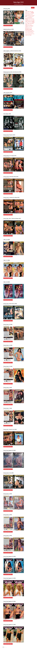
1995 (26, 11)
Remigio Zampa (30, 28)
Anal (32, 13)
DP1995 (28, 16)
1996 (28, 11)
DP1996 (30, 16)
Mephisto (26, 23)
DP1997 (33, 16)
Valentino (32, 32)
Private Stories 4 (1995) (7, 535)
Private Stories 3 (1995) (7, 514)
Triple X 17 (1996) (6, 260)
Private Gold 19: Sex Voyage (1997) (9, 155)
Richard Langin (28, 29)
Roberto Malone (27, 30)
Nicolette (28, 24)
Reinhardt (26, 28)
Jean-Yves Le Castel (29, 21)
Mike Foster (30, 23)
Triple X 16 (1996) (6, 239)
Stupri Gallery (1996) (7, 113)
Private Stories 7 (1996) (7, 408)
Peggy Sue (30, 24)
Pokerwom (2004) (6, 8)
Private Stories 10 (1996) (7, 324)
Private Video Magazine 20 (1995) (9, 601)
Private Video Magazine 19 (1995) (9, 578)
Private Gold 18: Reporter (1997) (9, 134)
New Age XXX (18, 2)
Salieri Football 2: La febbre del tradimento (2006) (12, 50)
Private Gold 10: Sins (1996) (8, 472)
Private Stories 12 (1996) (7, 366)
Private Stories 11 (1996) (7, 345)
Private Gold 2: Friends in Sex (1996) (10, 429)
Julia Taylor (30, 22)
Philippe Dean (27, 25)
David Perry (27, 15)
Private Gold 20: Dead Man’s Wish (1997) (10, 176)
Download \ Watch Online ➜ (8, 25)
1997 (30, 11)
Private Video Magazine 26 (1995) (9, 450)
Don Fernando (32, 15)
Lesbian (33, 22)
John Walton (27, 22)
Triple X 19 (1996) (6, 281)
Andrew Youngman (28, 14)
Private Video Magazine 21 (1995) (9, 624)
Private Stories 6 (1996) (7, 387)
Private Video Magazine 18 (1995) (9, 556)
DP (26, 16)
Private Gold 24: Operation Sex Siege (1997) (11, 197)
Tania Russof (29, 32)
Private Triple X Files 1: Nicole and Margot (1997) (12, 218)
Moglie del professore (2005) (8, 29)
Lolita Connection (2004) (7, 92)
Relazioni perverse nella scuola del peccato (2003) (12, 71)
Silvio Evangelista (29, 31)
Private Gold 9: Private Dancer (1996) (10, 303)
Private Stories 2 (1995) (7, 493)
